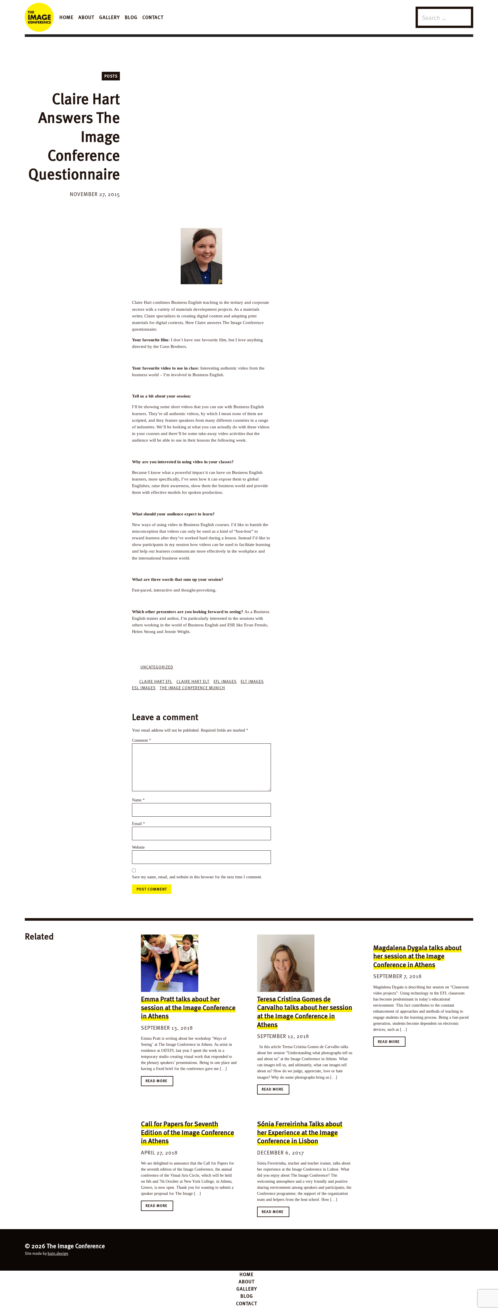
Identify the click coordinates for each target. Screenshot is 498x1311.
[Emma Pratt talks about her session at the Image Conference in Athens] (169, 963)
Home (66, 17)
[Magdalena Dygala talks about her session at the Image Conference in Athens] (402, 938)
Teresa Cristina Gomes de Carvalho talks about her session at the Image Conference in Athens (304, 1011)
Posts (111, 76)
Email (138, 823)
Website (138, 847)
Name (138, 800)
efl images (225, 681)
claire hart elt (193, 681)
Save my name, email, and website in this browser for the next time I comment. (197, 877)
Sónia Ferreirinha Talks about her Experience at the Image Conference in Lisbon (299, 1132)
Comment (141, 740)
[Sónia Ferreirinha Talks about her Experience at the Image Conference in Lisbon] (285, 1114)
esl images (144, 687)
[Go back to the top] (249, 1249)
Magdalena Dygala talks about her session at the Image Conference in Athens (417, 956)
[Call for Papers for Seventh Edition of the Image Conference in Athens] (169, 1114)
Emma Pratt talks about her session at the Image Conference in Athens (188, 1007)
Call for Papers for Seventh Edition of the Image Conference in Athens (187, 1132)
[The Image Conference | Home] (39, 17)
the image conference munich (192, 687)
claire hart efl (155, 681)
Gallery (109, 17)
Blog (131, 17)
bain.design (58, 1253)
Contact (152, 17)
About (86, 17)
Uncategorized (156, 667)
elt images (252, 681)
